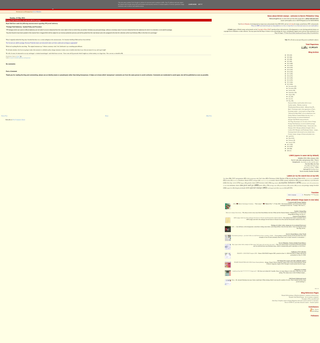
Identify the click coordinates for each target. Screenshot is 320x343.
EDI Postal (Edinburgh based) (297, 278)
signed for (229, 188)
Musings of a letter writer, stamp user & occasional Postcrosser (288, 225)
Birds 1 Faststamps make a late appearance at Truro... (302, 109)
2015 (288, 78)
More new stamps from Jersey (234, 212)
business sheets (243, 180)
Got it (200, 4)
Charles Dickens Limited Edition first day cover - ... (301, 115)
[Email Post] (20, 56)
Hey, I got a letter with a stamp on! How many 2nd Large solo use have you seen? (253, 244)
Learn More (192, 4)
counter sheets (274, 180)
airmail (316, 178)
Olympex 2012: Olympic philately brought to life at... (302, 128)
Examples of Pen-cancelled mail (310, 299)
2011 (288, 144)
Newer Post (4, 116)
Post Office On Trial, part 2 (312, 166)
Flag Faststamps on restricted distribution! (299, 117)
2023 (288, 61)
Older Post (209, 116)
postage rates (273, 185)
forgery (242, 183)
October (290, 90)
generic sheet (251, 183)
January (290, 142)
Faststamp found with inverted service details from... (301, 132)
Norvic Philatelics (37, 12)
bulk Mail (235, 180)
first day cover (231, 183)
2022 (288, 63)
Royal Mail (297, 178)
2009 (288, 148)
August (290, 94)
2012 (288, 84)
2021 (288, 65)
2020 (288, 67)
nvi (10, 58)
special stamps (256, 187)
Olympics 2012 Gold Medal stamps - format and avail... (302, 126)
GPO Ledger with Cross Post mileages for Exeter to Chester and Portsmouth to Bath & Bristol (258, 218)
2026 (288, 55)
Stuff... (233, 226)
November (291, 88)
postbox (292, 185)
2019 (288, 69)
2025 (288, 57)
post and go (249, 185)
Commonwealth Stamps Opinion (297, 202)
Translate (316, 195)
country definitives (289, 180)
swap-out (281, 188)
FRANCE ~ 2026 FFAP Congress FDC (247, 253)
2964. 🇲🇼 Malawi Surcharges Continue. (243, 204)
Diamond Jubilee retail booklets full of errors (299, 103)
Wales (233, 280)
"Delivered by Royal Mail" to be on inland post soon (301, 113)
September (291, 92)
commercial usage (264, 180)
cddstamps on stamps (300, 269)
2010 (288, 146)
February (291, 140)
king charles (275, 183)
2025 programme (237, 178)
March (290, 138)
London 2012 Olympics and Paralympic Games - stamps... (303, 130)
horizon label (264, 183)
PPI (290, 178)
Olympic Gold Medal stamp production (298, 119)
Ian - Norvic (315, 309)
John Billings (315, 311)
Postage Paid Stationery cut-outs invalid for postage (23, 20)
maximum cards (305, 183)
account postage (309, 178)
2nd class (262, 178)
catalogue (255, 180)
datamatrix (301, 180)
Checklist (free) (311, 169)
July (289, 96)
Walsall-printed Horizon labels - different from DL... (301, 107)
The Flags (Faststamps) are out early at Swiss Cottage (302, 121)
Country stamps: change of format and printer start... (301, 134)
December (291, 86)
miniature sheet (234, 185)
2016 (288, 76)
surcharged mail (27, 58)
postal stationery (14, 58)
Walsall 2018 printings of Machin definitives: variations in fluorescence (300, 295)
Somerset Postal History (299, 216)
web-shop (291, 24)
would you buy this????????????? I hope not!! (244, 271)
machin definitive (288, 182)
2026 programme (251, 178)
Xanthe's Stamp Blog (300, 211)
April (289, 136)
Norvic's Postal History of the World (296, 234)
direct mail (310, 180)
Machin (282, 178)
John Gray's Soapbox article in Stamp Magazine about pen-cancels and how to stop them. (295, 300)
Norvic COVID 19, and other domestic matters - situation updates (302, 302)
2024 (288, 59)
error (317, 180)
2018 (288, 72)
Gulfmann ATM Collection (298, 252)
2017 (288, 74)
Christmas (272, 178)
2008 (288, 150)
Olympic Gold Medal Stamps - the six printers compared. (304, 297)
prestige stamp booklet (311, 185)
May (289, 101)
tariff (287, 188)
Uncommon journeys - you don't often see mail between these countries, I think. (253, 235)
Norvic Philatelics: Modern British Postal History (292, 243)
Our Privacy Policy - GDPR (311, 167)
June (289, 99)
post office (262, 185)
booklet (228, 180)
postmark (299, 185)
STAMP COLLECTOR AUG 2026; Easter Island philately (249, 262)
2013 (288, 82)
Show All (317, 288)
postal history (283, 185)
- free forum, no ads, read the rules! (305, 162)
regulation (21, 58)
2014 (288, 80)
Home (106, 116)
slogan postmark (240, 188)
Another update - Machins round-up (297, 105)
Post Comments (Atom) (19, 119)
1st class (225, 178)
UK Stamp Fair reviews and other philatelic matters (291, 261)
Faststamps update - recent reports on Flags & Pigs (301, 111)
